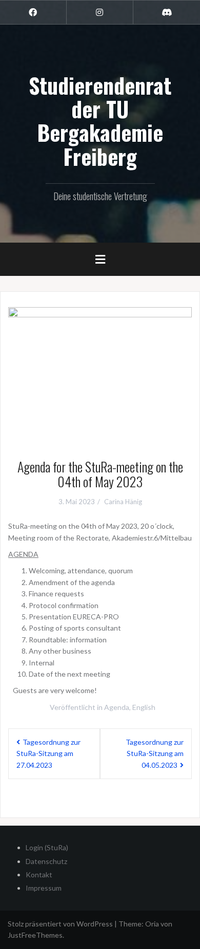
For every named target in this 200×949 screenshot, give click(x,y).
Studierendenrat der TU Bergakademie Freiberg (100, 120)
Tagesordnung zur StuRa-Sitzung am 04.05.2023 (155, 753)
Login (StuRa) (47, 847)
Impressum (44, 887)
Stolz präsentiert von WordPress (60, 923)
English (143, 707)
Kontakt (39, 874)
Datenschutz (46, 861)
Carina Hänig (123, 502)
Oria (152, 923)
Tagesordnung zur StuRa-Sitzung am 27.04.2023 (48, 753)
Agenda (116, 707)
